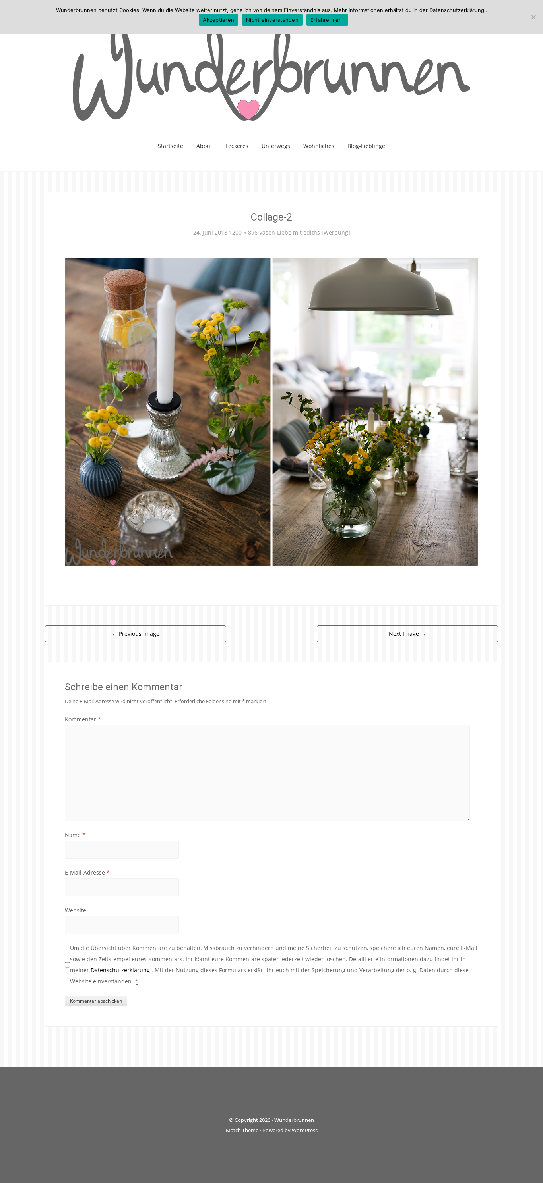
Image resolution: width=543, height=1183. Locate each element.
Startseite (170, 146)
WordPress (305, 1130)
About (204, 146)
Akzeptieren (218, 20)
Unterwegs (276, 146)
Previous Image (135, 633)
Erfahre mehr (327, 20)
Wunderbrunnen (294, 1119)
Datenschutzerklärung (121, 970)
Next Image (407, 633)
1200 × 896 (243, 232)
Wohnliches (318, 146)
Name (75, 835)
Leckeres (236, 146)
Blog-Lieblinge (366, 146)
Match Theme (242, 1130)
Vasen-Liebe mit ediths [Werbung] (304, 232)
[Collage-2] (271, 411)
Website (75, 910)
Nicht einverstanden (272, 20)
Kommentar (83, 719)
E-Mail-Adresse (87, 872)
